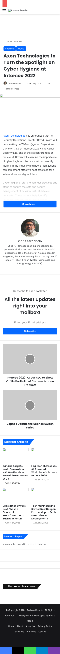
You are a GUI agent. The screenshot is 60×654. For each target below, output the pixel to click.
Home (8, 41)
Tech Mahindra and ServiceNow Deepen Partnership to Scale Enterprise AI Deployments (43, 512)
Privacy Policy (45, 626)
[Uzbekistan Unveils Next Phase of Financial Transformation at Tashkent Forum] (16, 495)
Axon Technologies (14, 135)
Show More (29, 204)
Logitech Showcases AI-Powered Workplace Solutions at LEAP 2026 (44, 470)
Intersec (18, 41)
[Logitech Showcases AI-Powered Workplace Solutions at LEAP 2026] (44, 455)
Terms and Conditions (25, 631)
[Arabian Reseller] (18, 10)
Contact (42, 631)
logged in (21, 544)
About (20, 626)
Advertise (31, 626)
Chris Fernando (15, 83)
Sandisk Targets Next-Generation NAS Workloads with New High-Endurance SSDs (15, 472)
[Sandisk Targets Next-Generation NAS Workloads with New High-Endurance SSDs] (16, 455)
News (21, 48)
